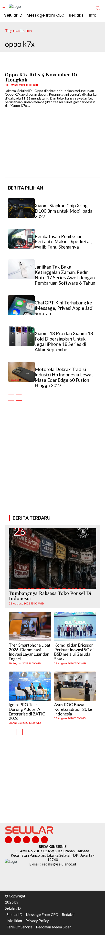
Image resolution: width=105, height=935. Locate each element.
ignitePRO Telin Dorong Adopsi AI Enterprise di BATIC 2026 (27, 711)
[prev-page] (11, 397)
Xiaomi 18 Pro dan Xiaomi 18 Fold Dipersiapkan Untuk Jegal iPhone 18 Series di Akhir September (64, 341)
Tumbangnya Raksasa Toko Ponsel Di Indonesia (50, 596)
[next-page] (19, 397)
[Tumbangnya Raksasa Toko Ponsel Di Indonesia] (52, 558)
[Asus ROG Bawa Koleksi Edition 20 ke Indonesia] (75, 686)
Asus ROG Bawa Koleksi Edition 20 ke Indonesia (73, 709)
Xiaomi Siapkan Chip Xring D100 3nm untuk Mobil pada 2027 (64, 211)
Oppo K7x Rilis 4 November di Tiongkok (41, 77)
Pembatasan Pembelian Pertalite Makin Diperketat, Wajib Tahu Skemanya (63, 241)
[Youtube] (44, 839)
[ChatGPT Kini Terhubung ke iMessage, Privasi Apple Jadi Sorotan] (21, 305)
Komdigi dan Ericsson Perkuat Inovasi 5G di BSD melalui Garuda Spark (74, 652)
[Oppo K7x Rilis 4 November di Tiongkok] (52, 141)
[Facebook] (8, 839)
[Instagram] (17, 839)
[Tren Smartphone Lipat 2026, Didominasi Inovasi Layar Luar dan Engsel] (30, 626)
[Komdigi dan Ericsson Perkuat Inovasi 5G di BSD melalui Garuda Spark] (75, 626)
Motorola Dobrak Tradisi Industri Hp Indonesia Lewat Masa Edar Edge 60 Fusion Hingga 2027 (64, 377)
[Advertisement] (52, 469)
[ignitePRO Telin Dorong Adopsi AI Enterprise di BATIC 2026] (30, 686)
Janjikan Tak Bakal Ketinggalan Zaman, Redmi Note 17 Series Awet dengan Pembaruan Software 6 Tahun (65, 275)
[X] (35, 839)
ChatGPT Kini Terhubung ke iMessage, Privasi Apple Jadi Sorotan (64, 308)
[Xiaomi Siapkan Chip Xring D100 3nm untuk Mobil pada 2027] (21, 208)
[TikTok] (26, 839)
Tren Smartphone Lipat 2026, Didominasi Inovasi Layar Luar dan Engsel (30, 652)
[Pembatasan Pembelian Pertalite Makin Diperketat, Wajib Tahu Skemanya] (21, 239)
